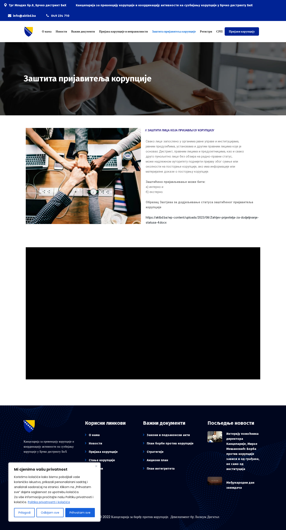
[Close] (96, 466)
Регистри (206, 31)
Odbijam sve (50, 512)
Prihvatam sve (80, 512)
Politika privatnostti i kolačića (49, 502)
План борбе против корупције (170, 443)
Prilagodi (24, 512)
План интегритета (161, 468)
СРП (219, 31)
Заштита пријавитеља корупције (174, 31)
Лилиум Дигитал (207, 516)
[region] (54, 492)
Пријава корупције (103, 452)
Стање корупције (102, 460)
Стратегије (155, 452)
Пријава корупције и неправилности (123, 31)
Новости (61, 31)
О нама (47, 31)
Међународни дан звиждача (240, 485)
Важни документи (83, 31)
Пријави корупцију (242, 31)
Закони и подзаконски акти (168, 435)
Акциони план (157, 460)
